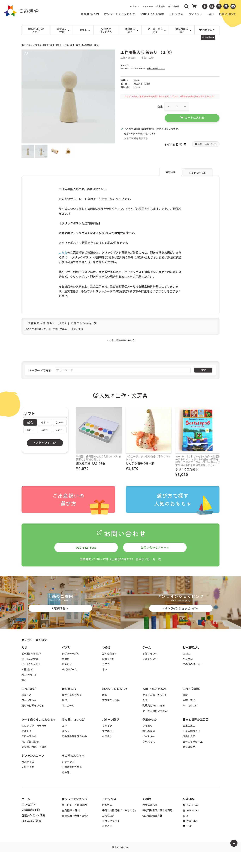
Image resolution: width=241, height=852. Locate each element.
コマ (64, 725)
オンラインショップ (74, 799)
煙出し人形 (189, 736)
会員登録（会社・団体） (75, 815)
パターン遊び (110, 719)
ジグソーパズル (70, 653)
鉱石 (24, 680)
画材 (185, 695)
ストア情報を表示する (136, 138)
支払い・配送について (156, 68)
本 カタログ (190, 705)
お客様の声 (108, 815)
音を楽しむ (69, 689)
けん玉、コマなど (73, 719)
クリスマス (148, 741)
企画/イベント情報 (33, 815)
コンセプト (29, 804)
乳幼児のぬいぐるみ (153, 705)
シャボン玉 (68, 761)
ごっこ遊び (29, 689)
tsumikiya (122, 847)
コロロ (186, 653)
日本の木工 (189, 725)
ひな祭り (147, 725)
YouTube (191, 821)
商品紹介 (170, 172)
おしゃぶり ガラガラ (34, 725)
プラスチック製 (111, 700)
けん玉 (65, 731)
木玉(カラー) (29, 674)
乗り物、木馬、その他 (34, 747)
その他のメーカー (193, 664)
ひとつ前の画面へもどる (122, 340)
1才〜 (59, 422)
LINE (189, 826)
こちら (63, 252)
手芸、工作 (69, 44)
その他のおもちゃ (73, 755)
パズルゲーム (69, 669)
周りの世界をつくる (33, 705)
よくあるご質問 (31, 821)
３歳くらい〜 (149, 653)
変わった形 (108, 659)
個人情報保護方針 (152, 815)
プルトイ (27, 731)
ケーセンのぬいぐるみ (154, 711)
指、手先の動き (30, 741)
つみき (106, 647)
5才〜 (45, 430)
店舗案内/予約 (31, 810)
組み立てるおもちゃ (115, 689)
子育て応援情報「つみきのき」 (119, 810)
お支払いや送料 (197, 173)
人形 (144, 700)
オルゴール (68, 705)
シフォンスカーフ (33, 755)
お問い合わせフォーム (155, 547)
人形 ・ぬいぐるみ (154, 689)
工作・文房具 (56, 44)
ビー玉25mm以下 (31, 659)
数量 (160, 106)
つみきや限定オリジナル (38, 329)
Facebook (192, 805)
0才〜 (45, 422)
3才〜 (30, 430)
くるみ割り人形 (191, 731)
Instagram (192, 810)
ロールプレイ (29, 700)
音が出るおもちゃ (72, 695)
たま (24, 647)
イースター (148, 736)
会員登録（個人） (72, 810)
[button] (187, 6)
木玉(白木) (27, 669)
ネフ (104, 669)
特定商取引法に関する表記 (157, 810)
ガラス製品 (189, 747)
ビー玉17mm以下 (31, 653)
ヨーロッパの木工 (193, 741)
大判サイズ (28, 767)
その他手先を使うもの (74, 736)
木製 (104, 695)
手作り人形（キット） (154, 695)
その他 (65, 772)
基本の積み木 (109, 653)
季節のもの (149, 719)
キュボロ (188, 659)
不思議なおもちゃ (72, 767)
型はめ (65, 659)
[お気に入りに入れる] (26, 54)
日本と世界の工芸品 (195, 719)
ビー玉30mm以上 (31, 664)
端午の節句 (148, 731)
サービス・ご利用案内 (74, 805)
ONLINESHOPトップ (36, 30)
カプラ (106, 664)
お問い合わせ (149, 805)
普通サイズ (28, 761)
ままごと (27, 695)
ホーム (26, 799)
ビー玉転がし (191, 647)
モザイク (107, 725)
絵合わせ (67, 664)
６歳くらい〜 (149, 659)
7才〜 (59, 430)
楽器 (64, 700)
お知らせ (107, 826)
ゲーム (146, 647)
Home (24, 44)
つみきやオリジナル (106, 30)
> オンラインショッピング (38, 44)
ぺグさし (107, 736)
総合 (30, 422)
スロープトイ (29, 736)
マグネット (108, 731)
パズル (66, 647)
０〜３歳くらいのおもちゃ (39, 719)
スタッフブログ (111, 821)
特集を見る (207, 37)
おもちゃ (107, 805)
